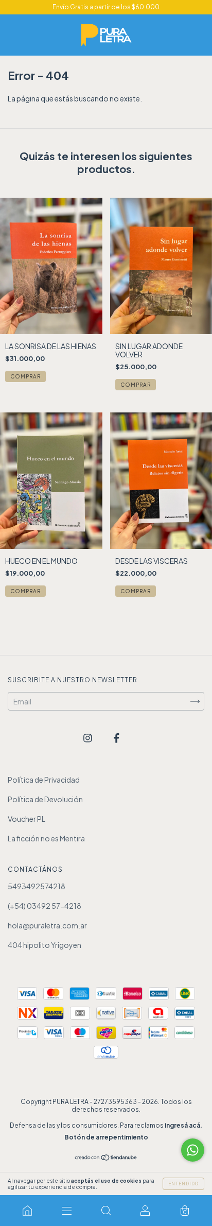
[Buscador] (106, 1210)
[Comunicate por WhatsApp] (192, 1150)
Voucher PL (26, 818)
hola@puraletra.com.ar (47, 925)
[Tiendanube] (106, 1158)
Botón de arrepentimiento (106, 1137)
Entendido (183, 1183)
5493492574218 (36, 886)
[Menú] (66, 1210)
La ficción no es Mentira (46, 838)
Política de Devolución (45, 799)
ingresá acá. (183, 1125)
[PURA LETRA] (27, 1210)
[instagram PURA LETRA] (88, 737)
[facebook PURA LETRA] (117, 737)
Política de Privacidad (44, 779)
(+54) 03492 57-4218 (44, 905)
